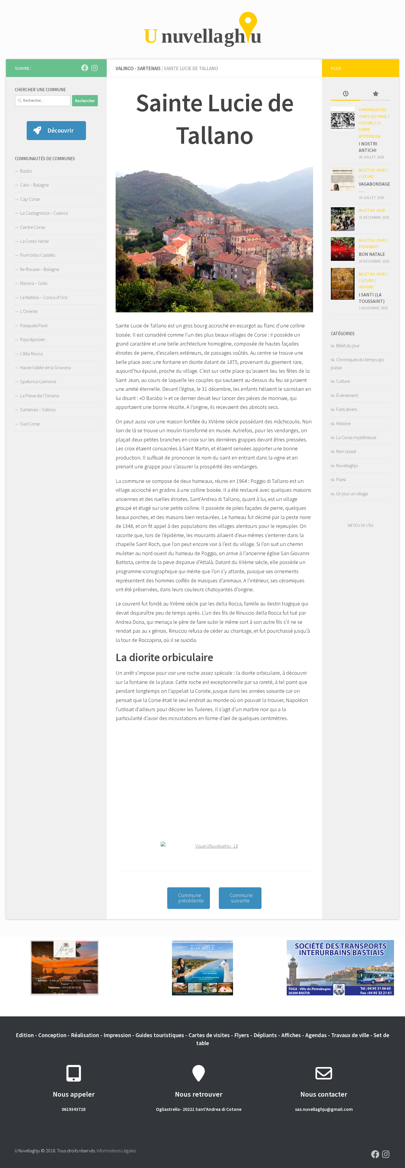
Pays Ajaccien (32, 339)
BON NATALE (372, 254)
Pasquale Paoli (33, 325)
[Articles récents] (346, 94)
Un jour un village (352, 494)
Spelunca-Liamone (38, 381)
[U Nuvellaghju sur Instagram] (94, 67)
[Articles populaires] (375, 94)
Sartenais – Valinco (38, 409)
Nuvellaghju (347, 465)
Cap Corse (30, 199)
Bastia (26, 171)
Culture (366, 123)
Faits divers (346, 409)
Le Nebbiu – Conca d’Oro (44, 297)
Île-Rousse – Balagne (39, 269)
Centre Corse (32, 227)
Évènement (369, 246)
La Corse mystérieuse (370, 130)
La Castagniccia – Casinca (44, 213)
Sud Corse (30, 424)
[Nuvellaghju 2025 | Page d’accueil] (202, 29)
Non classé (346, 451)
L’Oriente (28, 311)
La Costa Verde (34, 241)
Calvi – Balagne (34, 185)
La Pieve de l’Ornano (39, 396)
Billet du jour (372, 170)
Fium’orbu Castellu (37, 255)
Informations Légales (116, 1150)
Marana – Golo (33, 283)
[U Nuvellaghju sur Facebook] (84, 67)
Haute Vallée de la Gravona (45, 367)
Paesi (341, 479)
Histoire (366, 287)
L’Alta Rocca (31, 353)
